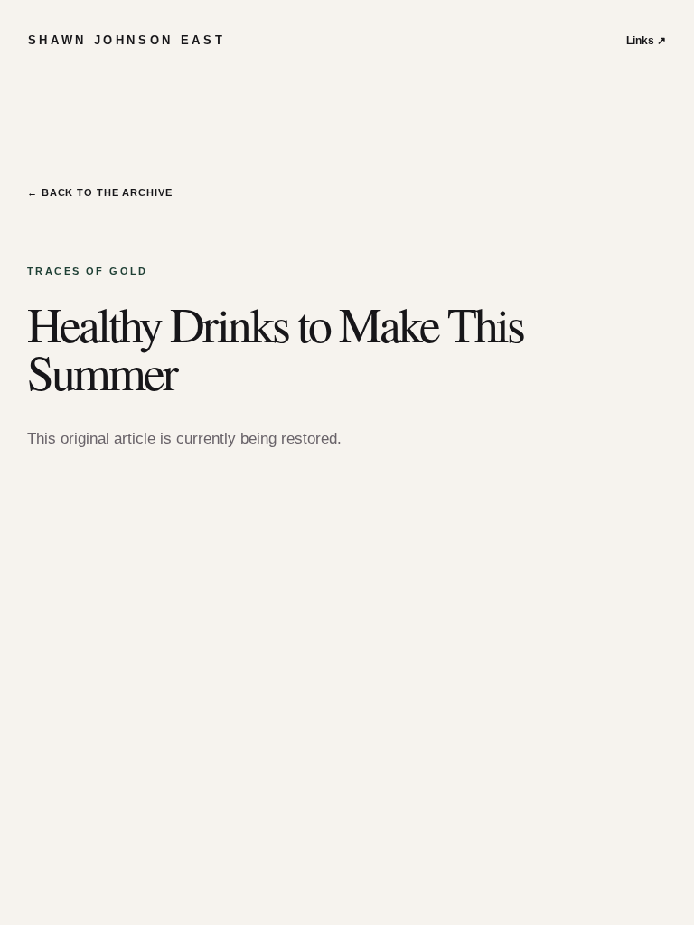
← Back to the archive (99, 192)
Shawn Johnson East (127, 40)
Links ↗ (646, 40)
